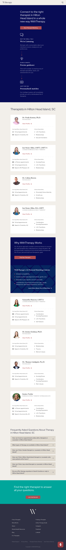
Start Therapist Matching (31, 28)
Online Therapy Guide (41, 523)
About (13, 526)
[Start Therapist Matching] (60, 544)
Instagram (38, 526)
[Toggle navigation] (62, 2)
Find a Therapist (16, 519)
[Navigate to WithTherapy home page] (7, 2)
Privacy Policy (24, 541)
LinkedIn (38, 532)
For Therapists (15, 535)
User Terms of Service (49, 541)
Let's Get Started (33, 497)
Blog (13, 532)
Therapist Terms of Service (36, 541)
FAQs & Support (15, 541)
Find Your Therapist (25, 257)
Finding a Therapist (41, 519)
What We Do (15, 523)
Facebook (38, 529)
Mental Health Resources (18, 529)
